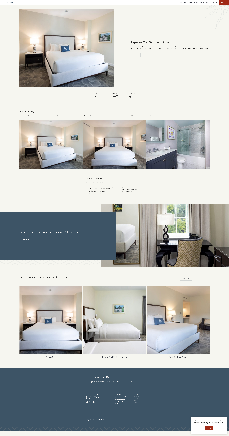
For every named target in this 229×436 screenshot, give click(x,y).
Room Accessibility (27, 239)
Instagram (87, 402)
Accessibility (136, 410)
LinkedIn (94, 402)
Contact (136, 404)
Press (135, 402)
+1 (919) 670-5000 (119, 401)
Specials (208, 2)
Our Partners (137, 406)
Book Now (224, 2)
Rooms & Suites (186, 278)
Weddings (201, 2)
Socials (196, 2)
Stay (181, 2)
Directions (117, 403)
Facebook (89, 402)
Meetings (190, 2)
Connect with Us (132, 380)
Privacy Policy (137, 408)
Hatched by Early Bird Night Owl (98, 419)
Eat (185, 2)
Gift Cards (214, 2)
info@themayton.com (120, 399)
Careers (136, 394)
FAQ (135, 400)
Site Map (136, 412)
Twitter (91, 402)
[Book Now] (66, 48)
